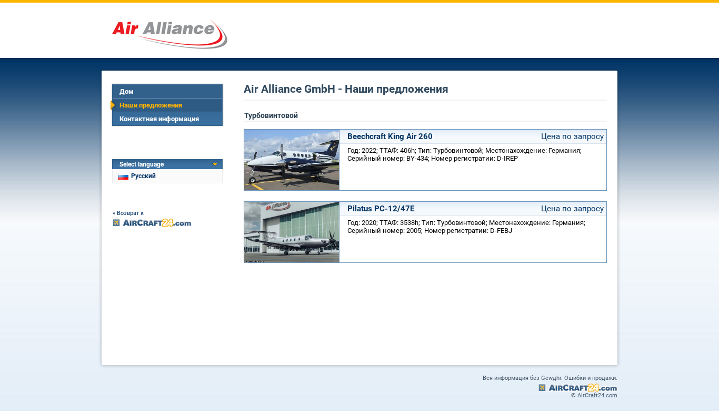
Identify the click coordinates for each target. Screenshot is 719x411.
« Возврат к (128, 213)
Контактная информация (159, 119)
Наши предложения (150, 105)
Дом (126, 91)
